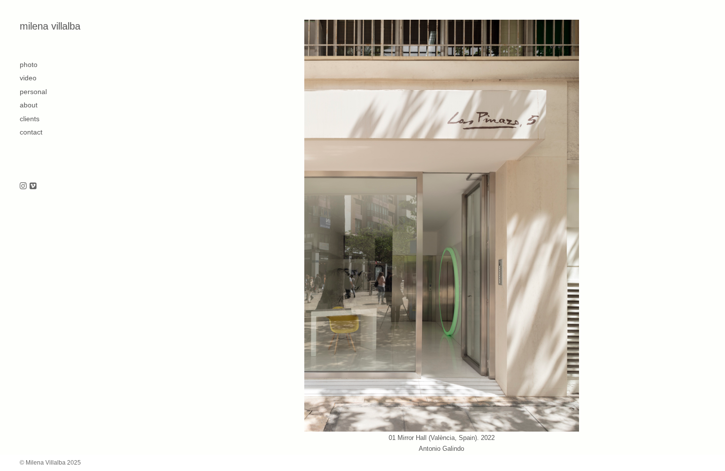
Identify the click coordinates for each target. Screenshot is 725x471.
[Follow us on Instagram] (23, 186)
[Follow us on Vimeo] (33, 186)
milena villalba (50, 26)
